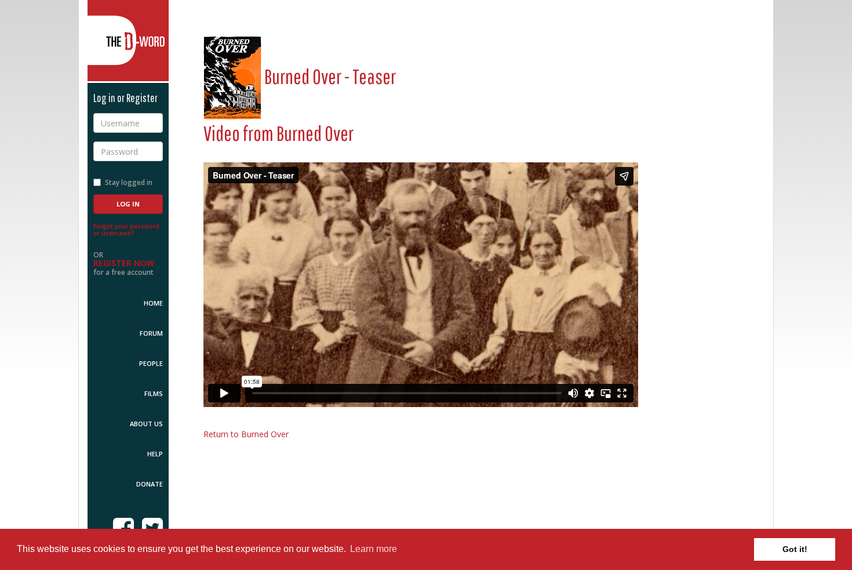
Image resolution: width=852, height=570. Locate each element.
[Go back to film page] (232, 76)
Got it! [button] (794, 549)
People (151, 363)
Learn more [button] (373, 549)
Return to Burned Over (246, 434)
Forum (151, 333)
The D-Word (128, 40)
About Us (146, 423)
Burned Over (315, 133)
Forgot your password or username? (126, 229)
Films (153, 393)
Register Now (123, 262)
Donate (149, 484)
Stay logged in (128, 182)
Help (155, 453)
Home (153, 303)
